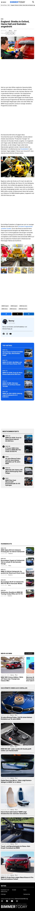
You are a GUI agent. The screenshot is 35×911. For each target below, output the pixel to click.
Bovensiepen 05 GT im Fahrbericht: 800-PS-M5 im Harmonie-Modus (12, 582)
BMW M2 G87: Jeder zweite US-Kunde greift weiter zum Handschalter (16, 749)
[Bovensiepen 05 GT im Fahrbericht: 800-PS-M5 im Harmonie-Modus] (30, 583)
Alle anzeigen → (29, 653)
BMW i (7, 478)
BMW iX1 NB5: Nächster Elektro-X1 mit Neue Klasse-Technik (12, 384)
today (17, 2)
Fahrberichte (26, 894)
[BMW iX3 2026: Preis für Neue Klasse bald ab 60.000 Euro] (28, 374)
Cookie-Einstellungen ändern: (7, 898)
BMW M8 (7, 446)
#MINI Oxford (4, 308)
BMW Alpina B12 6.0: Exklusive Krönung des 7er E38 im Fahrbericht (12, 550)
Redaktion (11, 553)
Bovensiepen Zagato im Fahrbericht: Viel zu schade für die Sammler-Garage (13, 562)
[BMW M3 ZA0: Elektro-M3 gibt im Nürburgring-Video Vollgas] (28, 471)
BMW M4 (3, 558)
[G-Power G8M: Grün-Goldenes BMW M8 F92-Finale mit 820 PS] (28, 449)
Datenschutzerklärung (21, 898)
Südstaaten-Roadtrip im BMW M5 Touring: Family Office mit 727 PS (12, 593)
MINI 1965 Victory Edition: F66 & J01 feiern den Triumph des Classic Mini (12, 679)
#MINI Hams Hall (23, 306)
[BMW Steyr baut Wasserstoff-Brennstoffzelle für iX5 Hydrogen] (28, 481)
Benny (10, 30)
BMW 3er (5, 391)
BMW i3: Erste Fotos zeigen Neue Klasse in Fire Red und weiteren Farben (17, 878)
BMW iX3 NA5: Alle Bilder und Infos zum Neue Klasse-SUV (12, 363)
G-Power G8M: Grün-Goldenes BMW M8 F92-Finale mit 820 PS (13, 449)
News (7, 456)
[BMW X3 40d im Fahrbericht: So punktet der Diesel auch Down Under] (30, 573)
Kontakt (14, 889)
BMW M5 (3, 580)
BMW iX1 (5, 381)
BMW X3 (3, 569)
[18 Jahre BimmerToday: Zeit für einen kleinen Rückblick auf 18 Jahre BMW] (28, 460)
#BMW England (5, 306)
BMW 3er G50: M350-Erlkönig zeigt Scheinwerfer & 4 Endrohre (12, 395)
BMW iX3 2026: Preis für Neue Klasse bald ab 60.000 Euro (12, 373)
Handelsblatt (24, 149)
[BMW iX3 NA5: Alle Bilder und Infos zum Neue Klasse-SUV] (28, 363)
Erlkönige (3, 894)
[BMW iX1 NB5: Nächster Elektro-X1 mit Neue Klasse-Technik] (28, 384)
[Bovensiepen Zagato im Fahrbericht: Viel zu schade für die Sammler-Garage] (30, 562)
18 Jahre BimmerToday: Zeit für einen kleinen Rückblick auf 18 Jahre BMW (13, 461)
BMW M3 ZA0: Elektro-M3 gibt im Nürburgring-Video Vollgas (14, 471)
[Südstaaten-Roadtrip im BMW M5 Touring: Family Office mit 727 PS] (30, 593)
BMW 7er (3, 548)
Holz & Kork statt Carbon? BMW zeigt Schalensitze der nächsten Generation (14, 812)
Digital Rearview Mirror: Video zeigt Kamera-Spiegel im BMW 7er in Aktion (16, 781)
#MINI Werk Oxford (23, 308)
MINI (9, 5)
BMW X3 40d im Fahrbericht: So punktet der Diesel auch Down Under (13, 572)
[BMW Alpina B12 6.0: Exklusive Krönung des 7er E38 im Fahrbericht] (30, 551)
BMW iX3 (5, 350)
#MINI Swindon (13, 308)
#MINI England (14, 306)
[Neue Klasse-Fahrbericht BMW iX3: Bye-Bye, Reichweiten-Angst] (28, 353)
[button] (32, 254)
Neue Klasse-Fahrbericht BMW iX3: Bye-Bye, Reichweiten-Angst (13, 353)
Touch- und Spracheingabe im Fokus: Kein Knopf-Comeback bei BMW (15, 847)
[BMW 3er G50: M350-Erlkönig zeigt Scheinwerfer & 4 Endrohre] (28, 395)
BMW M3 (7, 468)
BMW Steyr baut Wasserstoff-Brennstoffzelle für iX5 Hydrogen (12, 482)
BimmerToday (4, 5)
